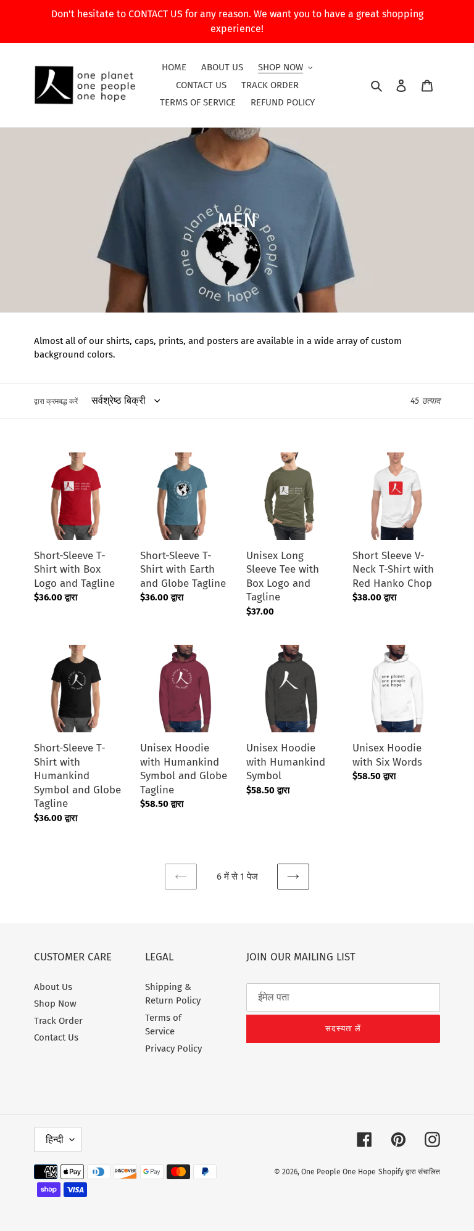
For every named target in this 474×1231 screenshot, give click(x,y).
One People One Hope (338, 1172)
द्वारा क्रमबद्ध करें (56, 401)
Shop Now (55, 1003)
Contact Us (56, 1037)
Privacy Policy (173, 1048)
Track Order (58, 1020)
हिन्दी (55, 1139)
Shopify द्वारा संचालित (409, 1172)
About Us (53, 986)
